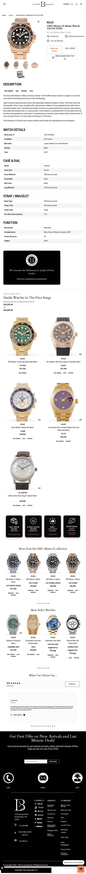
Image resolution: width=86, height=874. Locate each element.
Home (4, 15)
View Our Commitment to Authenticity (32, 279)
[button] (38, 22)
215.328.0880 (23, 825)
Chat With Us (23, 841)
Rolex (11, 15)
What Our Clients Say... (43, 675)
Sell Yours (70, 48)
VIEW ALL (72, 684)
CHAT (77, 788)
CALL (9, 788)
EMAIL (43, 788)
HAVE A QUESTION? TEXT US (64, 57)
